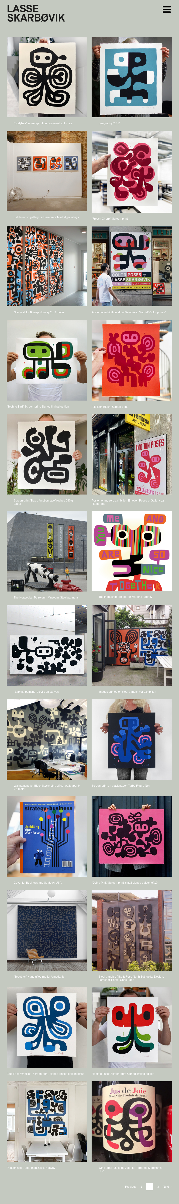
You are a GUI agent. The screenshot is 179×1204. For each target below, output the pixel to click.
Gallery (47, 77)
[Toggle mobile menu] (167, 9)
